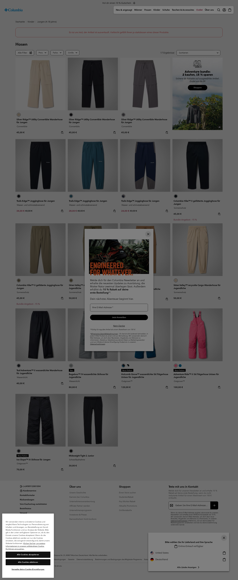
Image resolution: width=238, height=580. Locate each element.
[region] (28, 546)
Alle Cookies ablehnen (28, 562)
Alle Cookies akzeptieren (28, 554)
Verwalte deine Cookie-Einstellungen (28, 569)
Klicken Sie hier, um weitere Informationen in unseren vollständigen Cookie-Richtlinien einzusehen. (25, 546)
